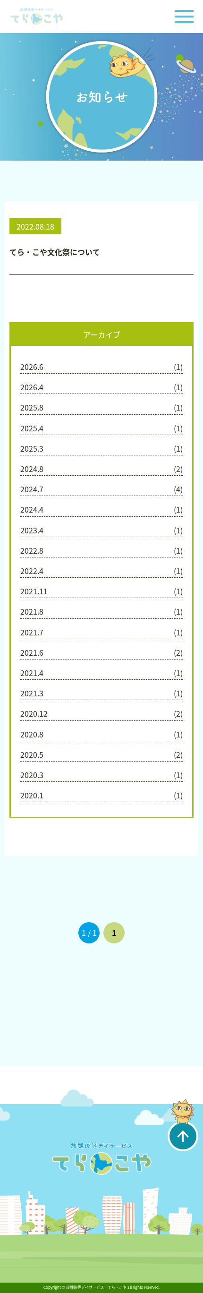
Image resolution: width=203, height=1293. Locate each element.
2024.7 (31, 489)
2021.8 (31, 611)
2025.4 (31, 428)
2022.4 (31, 570)
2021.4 (31, 672)
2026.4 (31, 387)
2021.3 (31, 693)
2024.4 (31, 509)
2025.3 (31, 448)
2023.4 (31, 530)
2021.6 (31, 652)
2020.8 (31, 734)
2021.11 (34, 591)
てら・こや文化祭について (54, 251)
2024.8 (31, 468)
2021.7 (31, 632)
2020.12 (34, 713)
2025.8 (31, 407)
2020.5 (31, 754)
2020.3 (31, 774)
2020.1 (31, 795)
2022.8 (31, 550)
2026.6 (31, 366)
